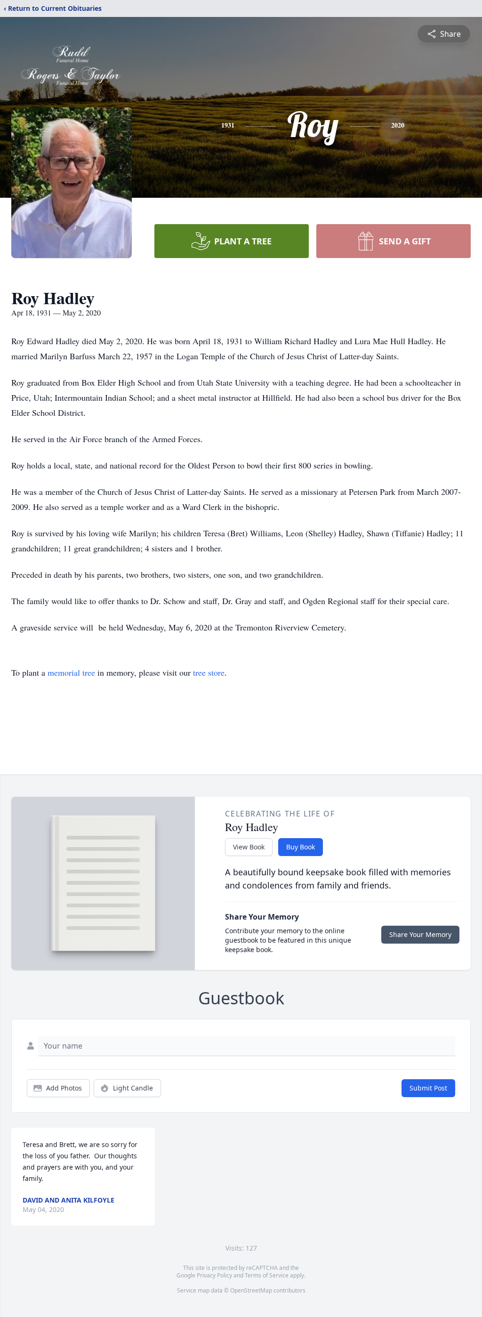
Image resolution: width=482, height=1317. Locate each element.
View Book (249, 846)
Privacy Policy (214, 1275)
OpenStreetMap (251, 1290)
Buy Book (300, 846)
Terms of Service (267, 1275)
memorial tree (71, 672)
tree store (209, 672)
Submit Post (428, 1087)
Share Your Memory (420, 934)
